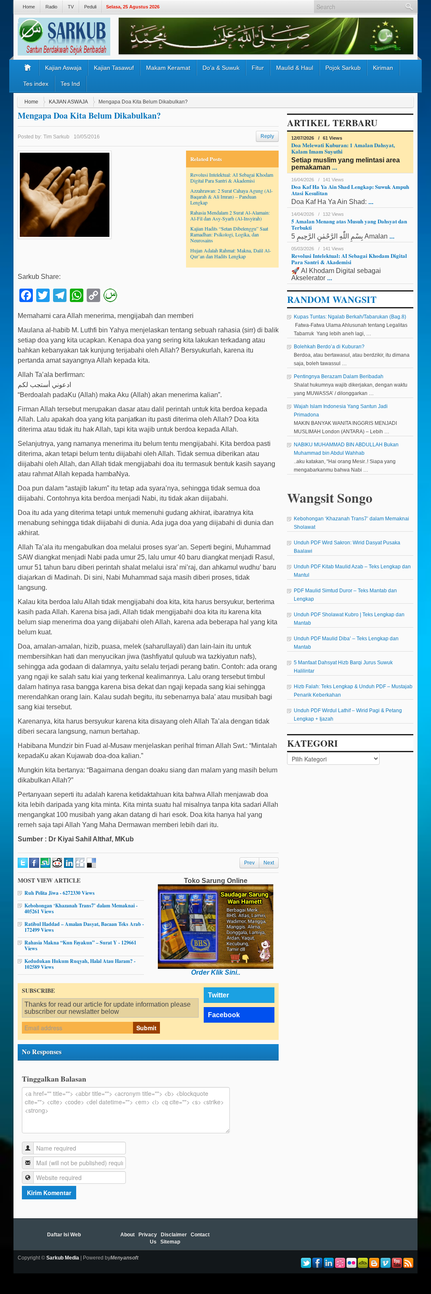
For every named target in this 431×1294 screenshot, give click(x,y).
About (127, 1235)
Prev (249, 863)
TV (71, 6)
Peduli (90, 6)
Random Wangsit (332, 299)
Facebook (224, 1014)
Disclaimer (174, 1235)
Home (29, 6)
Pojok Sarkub (343, 67)
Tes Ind (70, 83)
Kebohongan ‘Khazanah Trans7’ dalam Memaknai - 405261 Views (81, 908)
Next (268, 863)
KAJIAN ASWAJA (68, 102)
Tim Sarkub (56, 137)
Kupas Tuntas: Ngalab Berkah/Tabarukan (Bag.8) (350, 317)
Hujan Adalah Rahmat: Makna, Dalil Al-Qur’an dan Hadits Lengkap (230, 253)
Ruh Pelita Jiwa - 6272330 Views (59, 892)
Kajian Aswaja (63, 67)
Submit (146, 1028)
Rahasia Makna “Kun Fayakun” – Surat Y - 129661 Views (80, 945)
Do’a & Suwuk (220, 67)
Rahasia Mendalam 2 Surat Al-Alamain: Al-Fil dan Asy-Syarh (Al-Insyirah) (230, 215)
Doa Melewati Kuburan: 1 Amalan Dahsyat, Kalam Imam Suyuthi (343, 148)
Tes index (35, 83)
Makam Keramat (168, 67)
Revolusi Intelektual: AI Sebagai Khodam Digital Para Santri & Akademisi (231, 177)
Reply (267, 136)
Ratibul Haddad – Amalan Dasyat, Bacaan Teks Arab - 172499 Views (84, 926)
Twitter (218, 995)
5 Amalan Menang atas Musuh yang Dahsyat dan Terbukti (349, 224)
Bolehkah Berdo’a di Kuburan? (329, 347)
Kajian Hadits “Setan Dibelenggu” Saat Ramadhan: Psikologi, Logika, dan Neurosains (229, 234)
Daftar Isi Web (64, 1235)
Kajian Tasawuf (114, 67)
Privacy (147, 1235)
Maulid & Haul (294, 67)
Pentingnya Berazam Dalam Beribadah (338, 376)
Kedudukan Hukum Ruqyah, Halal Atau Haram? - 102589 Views (80, 963)
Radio (51, 6)
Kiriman (383, 67)
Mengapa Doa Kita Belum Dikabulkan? (89, 115)
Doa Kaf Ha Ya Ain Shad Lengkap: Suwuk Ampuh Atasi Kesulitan (350, 190)
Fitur (258, 67)
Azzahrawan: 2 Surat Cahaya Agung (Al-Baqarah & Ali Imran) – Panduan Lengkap (231, 196)
